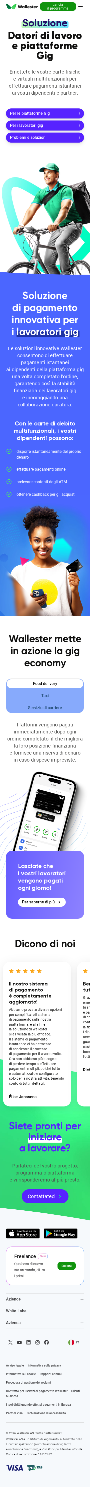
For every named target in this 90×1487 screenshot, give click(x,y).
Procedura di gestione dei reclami (28, 1382)
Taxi (45, 695)
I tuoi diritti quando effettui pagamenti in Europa (38, 1404)
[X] (10, 1342)
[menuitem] (22, 6)
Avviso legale (15, 1365)
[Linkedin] (28, 1342)
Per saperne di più (38, 902)
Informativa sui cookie (21, 1374)
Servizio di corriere (45, 707)
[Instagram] (37, 1342)
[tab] (45, 1299)
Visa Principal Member (56, 1449)
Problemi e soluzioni (28, 137)
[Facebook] (46, 1342)
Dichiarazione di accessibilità (46, 1413)
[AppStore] (23, 1233)
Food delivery (45, 683)
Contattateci (42, 1196)
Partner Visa (14, 1413)
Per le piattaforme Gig (30, 113)
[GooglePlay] (61, 1233)
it (77, 1342)
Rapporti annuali (51, 1374)
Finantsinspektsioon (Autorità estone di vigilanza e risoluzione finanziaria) (38, 1447)
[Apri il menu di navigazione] (80, 7)
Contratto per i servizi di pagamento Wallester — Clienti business (43, 1393)
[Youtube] (19, 1342)
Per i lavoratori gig (26, 125)
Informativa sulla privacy (44, 1365)
